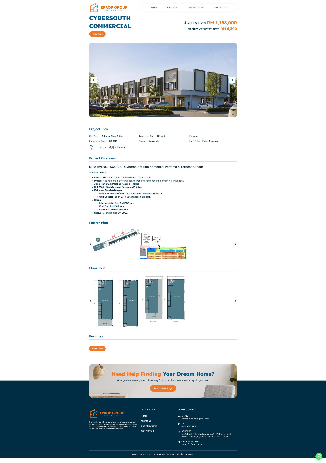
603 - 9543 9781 (188, 426)
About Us (172, 7)
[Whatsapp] (318, 456)
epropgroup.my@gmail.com (195, 418)
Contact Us (220, 7)
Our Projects (195, 7)
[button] (93, 80)
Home (154, 7)
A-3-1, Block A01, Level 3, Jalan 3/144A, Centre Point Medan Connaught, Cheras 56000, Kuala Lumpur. (206, 435)
